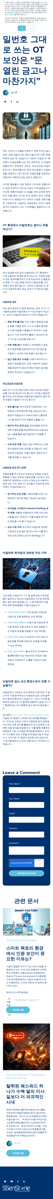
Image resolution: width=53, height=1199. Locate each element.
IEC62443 (17, 1078)
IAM (19, 940)
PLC (23, 940)
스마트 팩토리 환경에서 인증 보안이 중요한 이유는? (25, 953)
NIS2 (8, 1078)
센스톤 (14, 92)
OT (30, 1075)
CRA (24, 1078)
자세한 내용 (18, 1009)
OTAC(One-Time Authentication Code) (30, 715)
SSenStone (31, 940)
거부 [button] (31, 28)
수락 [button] (21, 28)
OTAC (9, 940)
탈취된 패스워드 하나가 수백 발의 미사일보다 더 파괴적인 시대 (25, 1094)
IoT (14, 940)
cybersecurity (38, 1075)
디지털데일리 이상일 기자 (26, 1000)
